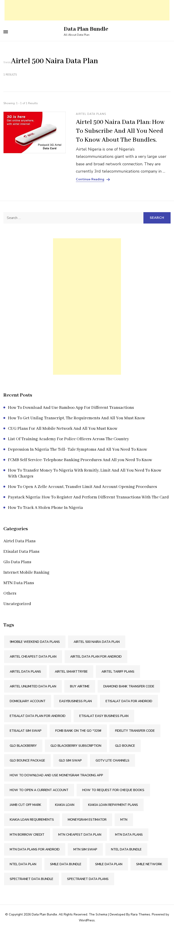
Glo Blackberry (23, 746)
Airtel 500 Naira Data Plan (97, 642)
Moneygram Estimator (87, 819)
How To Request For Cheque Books (113, 790)
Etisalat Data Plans (21, 551)
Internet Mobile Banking (26, 572)
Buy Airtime (79, 686)
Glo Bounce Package (27, 760)
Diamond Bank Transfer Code (128, 686)
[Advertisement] (87, 10)
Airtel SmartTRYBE (71, 671)
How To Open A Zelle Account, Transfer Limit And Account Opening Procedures (82, 487)
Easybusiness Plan (75, 701)
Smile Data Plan (108, 864)
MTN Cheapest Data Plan (79, 834)
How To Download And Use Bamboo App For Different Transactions (71, 407)
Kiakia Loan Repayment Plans (113, 805)
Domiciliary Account (28, 701)
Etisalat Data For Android (129, 701)
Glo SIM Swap (70, 760)
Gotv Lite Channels (112, 760)
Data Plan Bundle (86, 29)
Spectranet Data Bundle (31, 879)
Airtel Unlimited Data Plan (33, 686)
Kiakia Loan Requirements (32, 819)
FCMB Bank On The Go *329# (78, 731)
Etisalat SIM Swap (25, 731)
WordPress (87, 920)
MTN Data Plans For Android (35, 849)
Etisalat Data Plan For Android (37, 716)
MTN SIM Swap (85, 849)
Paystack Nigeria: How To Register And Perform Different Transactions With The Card (88, 497)
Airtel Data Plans (91, 114)
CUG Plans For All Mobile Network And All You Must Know (62, 428)
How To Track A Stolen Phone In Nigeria (45, 507)
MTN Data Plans (18, 583)
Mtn (123, 819)
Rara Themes (140, 914)
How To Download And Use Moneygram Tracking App (56, 775)
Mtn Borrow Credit (27, 834)
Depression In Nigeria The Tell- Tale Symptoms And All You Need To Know (77, 449)
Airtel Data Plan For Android (96, 656)
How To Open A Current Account (39, 790)
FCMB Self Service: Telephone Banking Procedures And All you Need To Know (80, 460)
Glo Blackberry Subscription (76, 746)
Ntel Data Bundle (126, 849)
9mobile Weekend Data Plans (35, 642)
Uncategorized (17, 604)
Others (9, 593)
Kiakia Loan (64, 805)
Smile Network (149, 864)
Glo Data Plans (17, 562)
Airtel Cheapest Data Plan (33, 656)
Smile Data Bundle (65, 864)
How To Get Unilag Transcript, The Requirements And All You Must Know (76, 418)
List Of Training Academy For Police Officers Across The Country (68, 439)
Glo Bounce (125, 746)
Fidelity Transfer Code (135, 731)
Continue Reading (90, 179)
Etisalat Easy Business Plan (103, 716)
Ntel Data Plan (23, 864)
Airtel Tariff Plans (118, 671)
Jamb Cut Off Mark (25, 805)
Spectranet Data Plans (88, 879)
